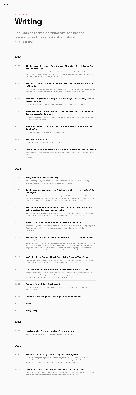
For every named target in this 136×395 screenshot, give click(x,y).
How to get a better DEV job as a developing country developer (55, 369)
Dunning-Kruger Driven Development (43, 284)
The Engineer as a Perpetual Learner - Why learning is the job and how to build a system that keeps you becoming (60, 208)
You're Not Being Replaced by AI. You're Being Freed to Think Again (57, 257)
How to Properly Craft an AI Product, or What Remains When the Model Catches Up (59, 127)
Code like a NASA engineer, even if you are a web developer (54, 296)
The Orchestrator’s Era (36, 139)
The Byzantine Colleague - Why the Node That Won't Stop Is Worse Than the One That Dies (60, 67)
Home (6, 5)
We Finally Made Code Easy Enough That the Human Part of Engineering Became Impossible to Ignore (60, 112)
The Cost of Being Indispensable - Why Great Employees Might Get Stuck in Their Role (60, 84)
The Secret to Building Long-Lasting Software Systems (52, 354)
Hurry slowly (31, 310)
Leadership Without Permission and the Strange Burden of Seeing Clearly (61, 149)
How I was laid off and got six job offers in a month (50, 331)
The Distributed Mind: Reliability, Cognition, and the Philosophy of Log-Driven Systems (59, 238)
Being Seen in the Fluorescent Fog (42, 177)
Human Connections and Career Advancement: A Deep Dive (53, 222)
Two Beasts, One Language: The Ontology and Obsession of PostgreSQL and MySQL (60, 191)
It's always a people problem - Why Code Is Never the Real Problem (57, 269)
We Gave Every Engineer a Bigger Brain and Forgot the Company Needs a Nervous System (60, 99)
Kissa (28, 303)
